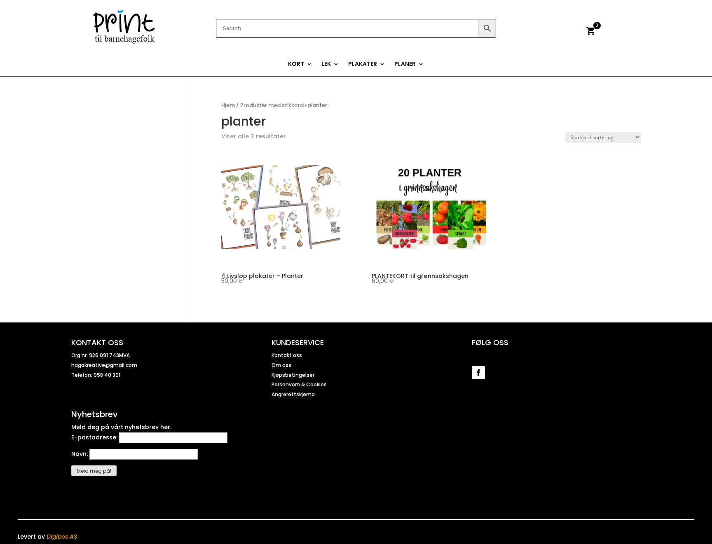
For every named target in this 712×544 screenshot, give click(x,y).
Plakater (362, 64)
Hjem (228, 105)
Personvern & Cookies (299, 384)
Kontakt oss (287, 355)
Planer (405, 64)
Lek (326, 64)
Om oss (281, 365)
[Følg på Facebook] (478, 372)
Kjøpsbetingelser (293, 374)
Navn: (80, 454)
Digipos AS (62, 536)
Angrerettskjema (293, 394)
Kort (296, 64)
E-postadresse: (95, 437)
